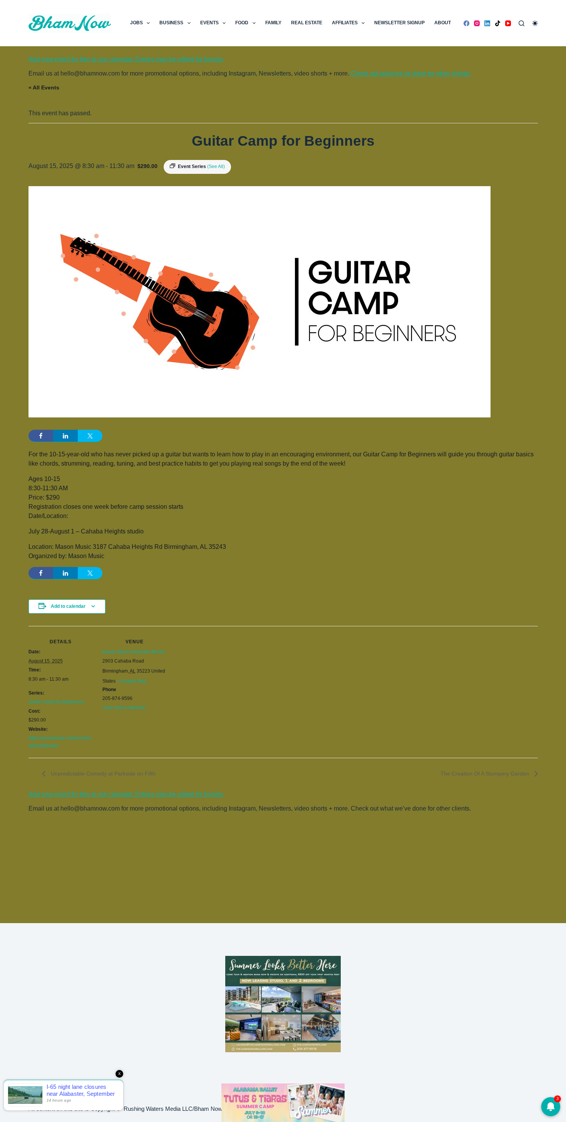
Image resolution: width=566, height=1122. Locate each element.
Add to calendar (68, 606)
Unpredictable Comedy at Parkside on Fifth (102, 773)
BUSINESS (171, 22)
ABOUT (442, 22)
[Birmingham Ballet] (283, 1102)
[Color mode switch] (535, 23)
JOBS (136, 22)
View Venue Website (124, 707)
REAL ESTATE (306, 22)
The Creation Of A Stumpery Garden (485, 773)
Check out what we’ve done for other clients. (411, 73)
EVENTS (209, 22)
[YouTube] (508, 23)
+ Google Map (131, 681)
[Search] (521, 23)
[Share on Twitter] (90, 436)
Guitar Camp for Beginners (56, 702)
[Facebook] (466, 23)
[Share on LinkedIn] (65, 436)
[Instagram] (477, 23)
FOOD (241, 22)
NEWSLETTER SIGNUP (399, 22)
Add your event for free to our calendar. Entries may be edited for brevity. (126, 59)
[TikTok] (498, 23)
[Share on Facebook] (40, 436)
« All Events (43, 87)
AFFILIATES (345, 22)
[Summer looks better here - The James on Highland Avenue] (283, 1003)
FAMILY (273, 22)
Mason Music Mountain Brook (133, 651)
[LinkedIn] (487, 23)
